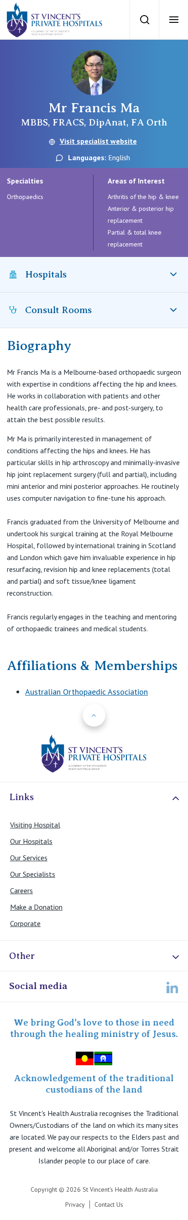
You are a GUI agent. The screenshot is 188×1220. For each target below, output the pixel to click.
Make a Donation (36, 906)
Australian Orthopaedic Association (86, 691)
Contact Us (108, 1204)
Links (21, 796)
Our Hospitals (31, 841)
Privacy (75, 1204)
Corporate (25, 923)
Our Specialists (32, 874)
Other (22, 955)
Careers (21, 890)
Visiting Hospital (35, 824)
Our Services (28, 857)
